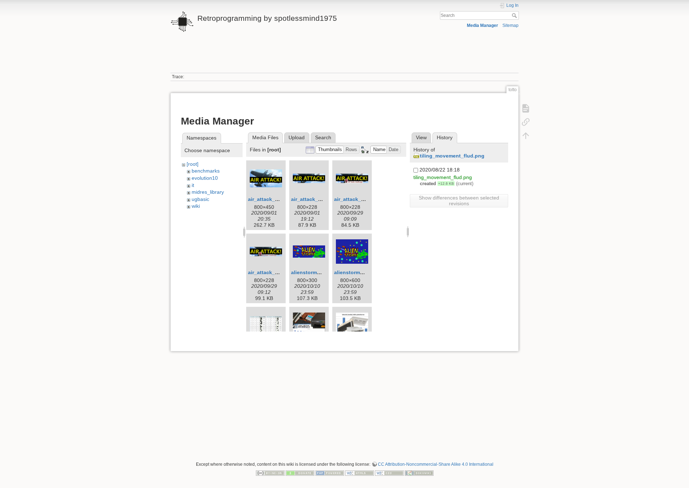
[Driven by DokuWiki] (419, 472)
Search (515, 15)
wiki (196, 206)
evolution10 (205, 178)
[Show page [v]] (525, 108)
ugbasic (200, 199)
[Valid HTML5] (359, 472)
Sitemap (510, 25)
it (193, 185)
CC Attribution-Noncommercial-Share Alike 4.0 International (435, 464)
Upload (297, 137)
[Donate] (300, 472)
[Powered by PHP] (329, 472)
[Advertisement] (344, 57)
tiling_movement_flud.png (452, 156)
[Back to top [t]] (525, 135)
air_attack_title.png (271, 199)
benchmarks (206, 171)
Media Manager (482, 25)
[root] (192, 164)
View (421, 137)
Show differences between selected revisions (459, 200)
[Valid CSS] (389, 472)
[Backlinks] (525, 122)
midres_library (208, 192)
